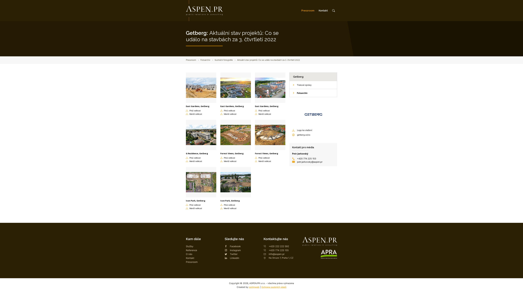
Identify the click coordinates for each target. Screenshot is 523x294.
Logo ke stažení (304, 130)
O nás (189, 254)
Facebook (235, 246)
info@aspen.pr (277, 254)
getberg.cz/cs (303, 135)
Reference (191, 250)
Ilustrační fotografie (224, 60)
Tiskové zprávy (304, 85)
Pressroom (307, 10)
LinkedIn (234, 258)
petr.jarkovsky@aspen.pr (310, 161)
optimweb (254, 287)
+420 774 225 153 (306, 158)
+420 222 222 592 (279, 246)
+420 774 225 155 (279, 250)
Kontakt (323, 10)
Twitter (234, 254)
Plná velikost (195, 110)
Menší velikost (195, 114)
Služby (189, 246)
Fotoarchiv (205, 60)
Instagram (235, 250)
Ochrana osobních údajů (273, 287)
